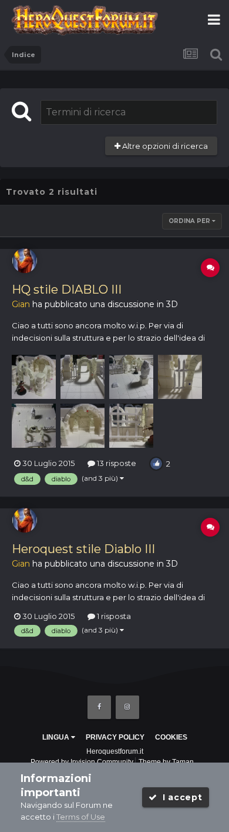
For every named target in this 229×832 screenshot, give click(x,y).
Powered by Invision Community (82, 762)
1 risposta (113, 616)
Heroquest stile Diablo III (83, 549)
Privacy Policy (115, 737)
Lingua (56, 737)
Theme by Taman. (167, 762)
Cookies (171, 737)
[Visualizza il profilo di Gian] (25, 261)
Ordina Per (190, 221)
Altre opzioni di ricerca (164, 146)
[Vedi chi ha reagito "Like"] (156, 462)
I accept (179, 797)
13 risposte (115, 463)
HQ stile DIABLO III (67, 289)
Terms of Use (80, 816)
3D (172, 304)
